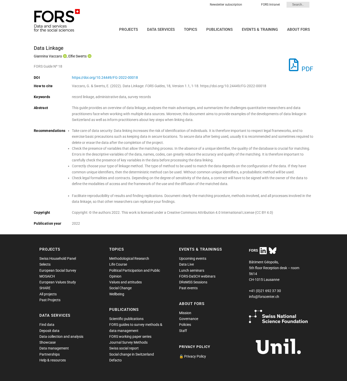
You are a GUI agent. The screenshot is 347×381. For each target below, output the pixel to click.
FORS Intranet (270, 4)
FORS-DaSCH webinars (197, 276)
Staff (183, 331)
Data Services (161, 29)
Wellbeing (116, 294)
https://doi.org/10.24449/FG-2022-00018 (105, 77)
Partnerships (49, 354)
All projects (48, 294)
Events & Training (260, 29)
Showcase (47, 342)
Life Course (118, 264)
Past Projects (49, 300)
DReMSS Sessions (193, 282)
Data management (54, 348)
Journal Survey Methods (128, 342)
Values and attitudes (125, 282)
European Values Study (57, 282)
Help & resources (52, 360)
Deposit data (49, 331)
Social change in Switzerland (131, 354)
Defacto (115, 360)
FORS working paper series (130, 336)
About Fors (298, 29)
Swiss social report (124, 348)
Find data (46, 325)
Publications (219, 29)
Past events (188, 288)
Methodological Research (129, 258)
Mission (185, 313)
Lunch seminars (191, 270)
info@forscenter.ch (264, 297)
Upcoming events (192, 258)
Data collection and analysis (61, 336)
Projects (128, 29)
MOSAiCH (47, 276)
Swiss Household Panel (57, 258)
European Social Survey (57, 270)
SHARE (45, 288)
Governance (188, 319)
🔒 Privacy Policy (192, 356)
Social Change (120, 288)
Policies (185, 325)
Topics (190, 29)
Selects (45, 264)
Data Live (186, 264)
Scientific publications (126, 319)
